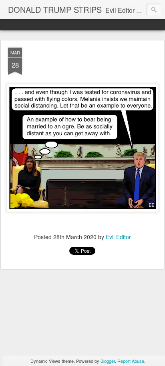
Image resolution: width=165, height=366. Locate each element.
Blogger (108, 361)
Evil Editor (118, 237)
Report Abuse (130, 361)
